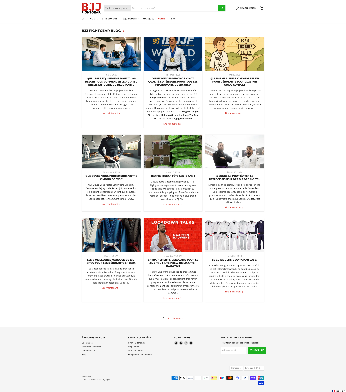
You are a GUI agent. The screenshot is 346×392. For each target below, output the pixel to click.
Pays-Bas (252, 368)
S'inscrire (257, 350)
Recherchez (86, 377)
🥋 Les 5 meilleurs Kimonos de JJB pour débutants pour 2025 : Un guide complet (234, 81)
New (172, 18)
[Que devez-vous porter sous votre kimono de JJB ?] (111, 151)
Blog (84, 354)
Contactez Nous (135, 350)
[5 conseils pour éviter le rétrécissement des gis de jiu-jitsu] (234, 151)
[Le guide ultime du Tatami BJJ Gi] (234, 235)
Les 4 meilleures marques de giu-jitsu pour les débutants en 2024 (111, 261)
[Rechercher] (221, 8)
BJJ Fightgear (87, 342)
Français (235, 368)
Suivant (177, 317)
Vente (161, 18)
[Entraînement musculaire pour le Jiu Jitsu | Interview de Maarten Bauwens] (173, 235)
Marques (148, 18)
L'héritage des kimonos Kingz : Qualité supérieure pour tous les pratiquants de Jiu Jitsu (173, 81)
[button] (339, 391)
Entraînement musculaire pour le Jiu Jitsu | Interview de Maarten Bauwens (173, 263)
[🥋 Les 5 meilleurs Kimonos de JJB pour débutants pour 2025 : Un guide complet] (234, 54)
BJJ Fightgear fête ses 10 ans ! (173, 176)
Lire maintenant (110, 113)
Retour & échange (136, 342)
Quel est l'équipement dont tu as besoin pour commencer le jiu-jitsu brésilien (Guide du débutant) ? (111, 81)
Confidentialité (88, 350)
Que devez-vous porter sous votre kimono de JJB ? (111, 178)
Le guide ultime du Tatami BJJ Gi (234, 259)
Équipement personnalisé (140, 354)
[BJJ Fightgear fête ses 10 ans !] (173, 151)
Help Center (133, 346)
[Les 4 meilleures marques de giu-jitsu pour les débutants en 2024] (111, 235)
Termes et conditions (91, 346)
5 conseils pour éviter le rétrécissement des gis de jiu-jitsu (234, 178)
